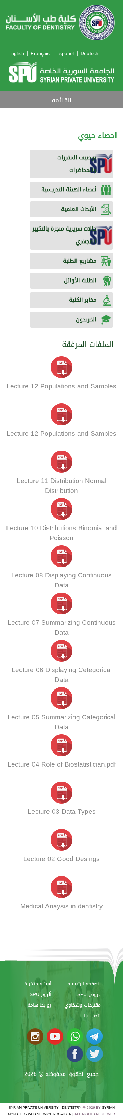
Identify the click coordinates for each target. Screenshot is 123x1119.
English (16, 53)
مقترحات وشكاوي (82, 1005)
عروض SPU (89, 994)
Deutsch (89, 53)
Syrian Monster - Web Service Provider (61, 1110)
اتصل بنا (92, 1015)
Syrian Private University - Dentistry (45, 1107)
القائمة (62, 100)
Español (65, 53)
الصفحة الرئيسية (84, 984)
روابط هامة (39, 1005)
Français (40, 53)
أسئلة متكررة (37, 984)
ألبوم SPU (40, 994)
